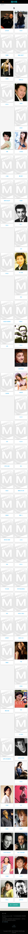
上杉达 (21, 539)
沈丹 (21, 805)
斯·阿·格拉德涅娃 (21, 589)
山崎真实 (21, 392)
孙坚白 (7, 490)
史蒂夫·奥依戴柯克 (7, 759)
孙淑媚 (7, 876)
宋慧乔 (21, 30)
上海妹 (7, 176)
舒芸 (7, 613)
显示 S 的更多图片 (14, 904)
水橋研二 (21, 321)
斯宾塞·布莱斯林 (7, 321)
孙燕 (21, 709)
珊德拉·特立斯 (21, 490)
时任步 (7, 273)
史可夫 (7, 104)
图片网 (2, 4)
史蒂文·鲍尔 (7, 466)
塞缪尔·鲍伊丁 (21, 55)
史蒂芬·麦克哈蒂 (7, 852)
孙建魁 (7, 55)
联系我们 (14, 926)
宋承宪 (7, 78)
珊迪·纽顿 (7, 710)
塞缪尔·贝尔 (21, 638)
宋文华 (21, 417)
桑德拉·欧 (21, 79)
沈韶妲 (21, 200)
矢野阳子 (7, 638)
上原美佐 (21, 151)
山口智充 (21, 734)
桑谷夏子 (21, 176)
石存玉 (7, 225)
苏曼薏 (21, 686)
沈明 (7, 346)
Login (14, 925)
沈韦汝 (21, 781)
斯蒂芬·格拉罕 (7, 200)
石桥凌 (21, 103)
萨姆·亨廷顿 (21, 368)
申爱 (21, 661)
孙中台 (21, 564)
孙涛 (7, 564)
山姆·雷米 (21, 899)
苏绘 (21, 297)
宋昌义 (7, 899)
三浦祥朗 (7, 393)
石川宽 (21, 876)
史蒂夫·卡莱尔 (21, 613)
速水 (21, 466)
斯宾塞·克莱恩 (7, 539)
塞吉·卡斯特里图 (21, 852)
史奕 (21, 248)
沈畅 (7, 151)
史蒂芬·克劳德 (21, 758)
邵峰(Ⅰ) (21, 515)
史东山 (21, 345)
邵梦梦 (21, 128)
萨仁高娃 (21, 272)
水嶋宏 (7, 805)
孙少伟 (21, 441)
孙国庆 (7, 829)
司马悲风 (7, 589)
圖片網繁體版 (5, 921)
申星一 (21, 224)
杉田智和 (7, 30)
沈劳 (7, 441)
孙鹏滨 (7, 662)
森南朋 (7, 515)
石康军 (21, 829)
